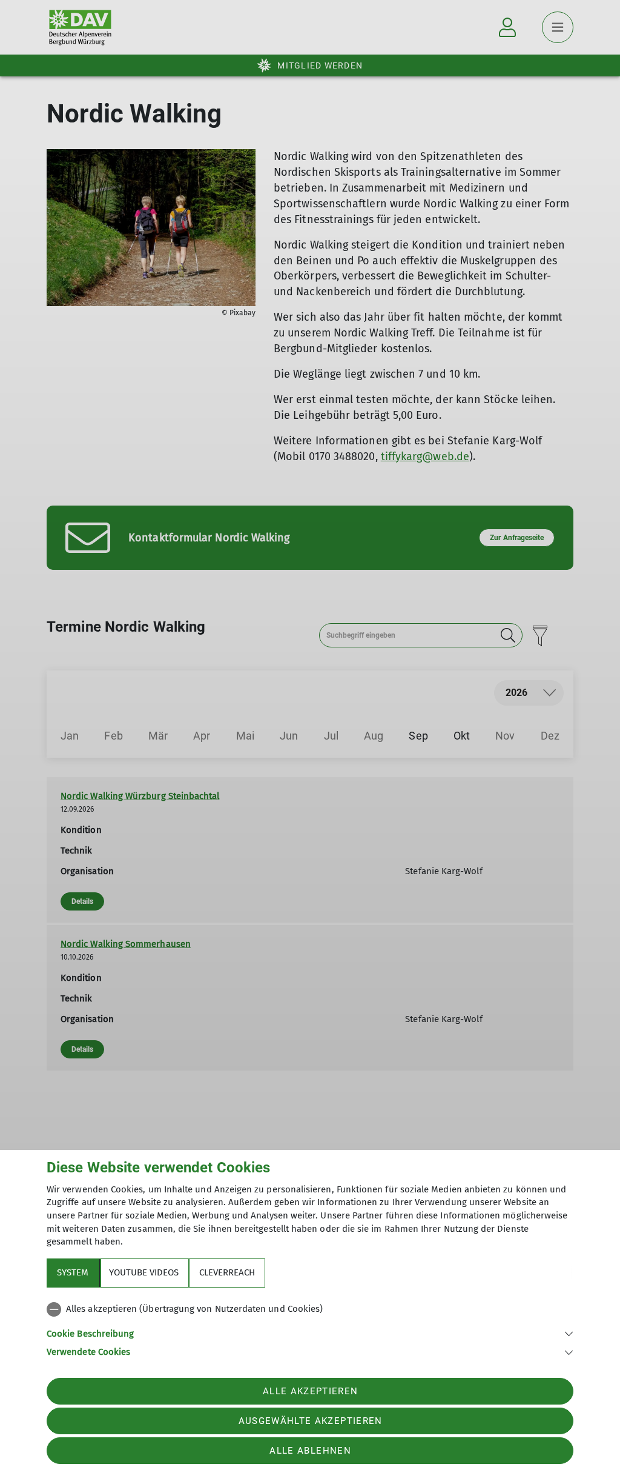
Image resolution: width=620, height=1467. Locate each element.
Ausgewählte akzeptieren (311, 1420)
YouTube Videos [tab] (144, 1272)
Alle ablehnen (310, 1450)
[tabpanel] (310, 1328)
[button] (310, 1333)
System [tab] (72, 1272)
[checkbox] (310, 1309)
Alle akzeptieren (310, 1391)
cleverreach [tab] (227, 1272)
